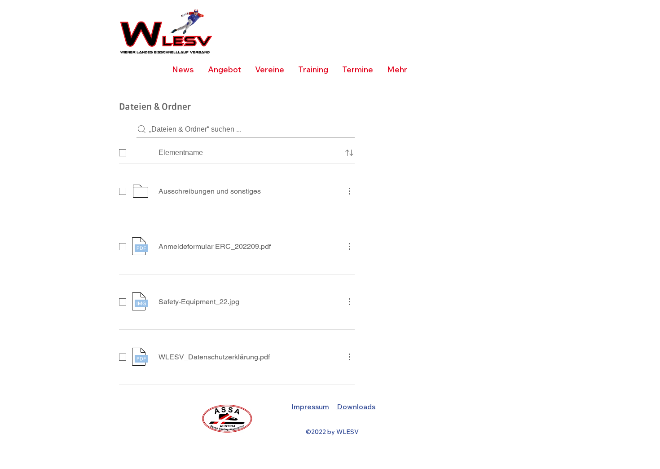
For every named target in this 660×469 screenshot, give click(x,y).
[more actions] (349, 191)
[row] (237, 151)
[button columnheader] (349, 152)
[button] (313, 69)
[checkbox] (122, 152)
